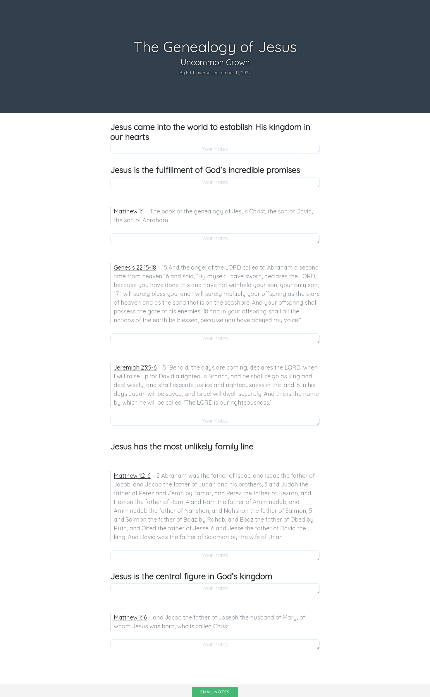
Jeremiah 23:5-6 (135, 367)
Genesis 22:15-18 (135, 267)
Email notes (215, 691)
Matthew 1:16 (130, 617)
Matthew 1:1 (129, 211)
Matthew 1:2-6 (132, 475)
